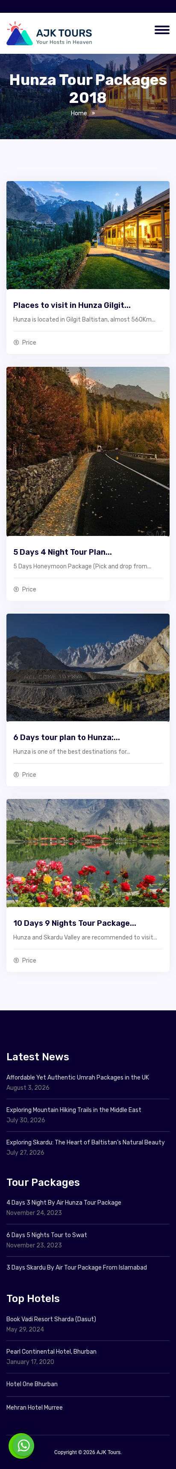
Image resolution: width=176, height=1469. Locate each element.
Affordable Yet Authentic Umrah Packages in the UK (78, 1077)
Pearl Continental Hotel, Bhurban (51, 1351)
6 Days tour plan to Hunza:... (66, 737)
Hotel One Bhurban (32, 1384)
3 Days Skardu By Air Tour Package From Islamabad (76, 1267)
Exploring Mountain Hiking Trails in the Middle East (73, 1110)
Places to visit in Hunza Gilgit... (72, 305)
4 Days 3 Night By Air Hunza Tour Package (63, 1202)
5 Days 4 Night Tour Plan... (62, 552)
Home (79, 113)
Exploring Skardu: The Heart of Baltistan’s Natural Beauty (85, 1142)
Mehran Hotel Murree (34, 1407)
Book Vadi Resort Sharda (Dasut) (51, 1319)
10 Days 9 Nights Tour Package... (74, 923)
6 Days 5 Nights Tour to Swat (46, 1235)
